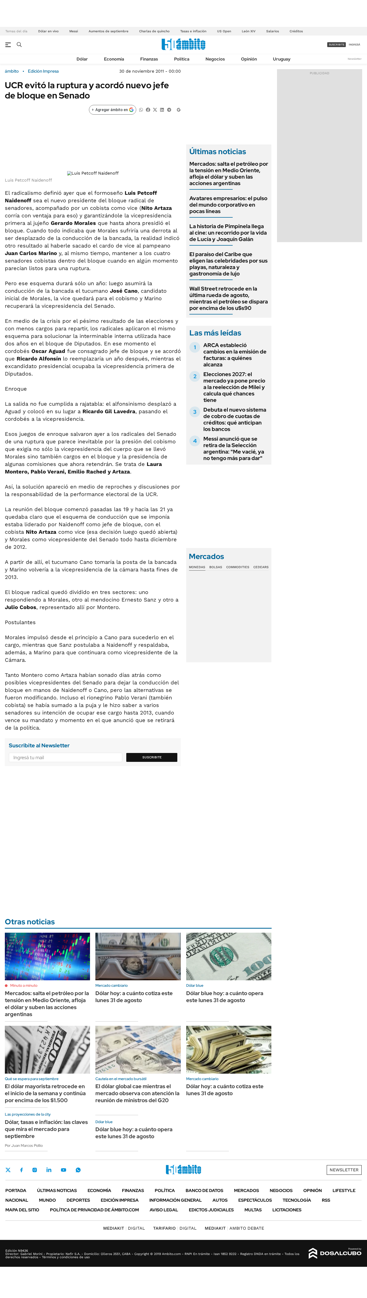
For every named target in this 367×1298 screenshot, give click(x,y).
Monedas (197, 567)
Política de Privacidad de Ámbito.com (94, 1210)
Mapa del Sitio (22, 1210)
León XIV (249, 31)
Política (181, 59)
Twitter (8, 1170)
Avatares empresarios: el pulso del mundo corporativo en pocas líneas (228, 205)
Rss (326, 1200)
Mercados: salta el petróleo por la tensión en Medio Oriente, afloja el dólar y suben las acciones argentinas (228, 173)
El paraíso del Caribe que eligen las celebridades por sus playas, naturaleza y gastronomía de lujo (228, 264)
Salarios (272, 31)
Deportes (78, 1200)
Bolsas (215, 567)
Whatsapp (78, 1170)
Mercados (246, 1190)
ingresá (354, 44)
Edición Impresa (120, 1200)
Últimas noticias (57, 1190)
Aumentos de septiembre (108, 31)
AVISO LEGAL (164, 1210)
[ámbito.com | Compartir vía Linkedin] (162, 109)
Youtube (63, 1170)
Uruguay (281, 59)
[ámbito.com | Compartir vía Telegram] (169, 109)
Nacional (16, 1200)
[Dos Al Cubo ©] (335, 1253)
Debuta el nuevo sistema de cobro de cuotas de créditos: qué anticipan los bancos (234, 419)
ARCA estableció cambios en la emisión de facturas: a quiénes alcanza (235, 355)
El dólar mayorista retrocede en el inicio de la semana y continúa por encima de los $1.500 (45, 1093)
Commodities (237, 567)
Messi (73, 31)
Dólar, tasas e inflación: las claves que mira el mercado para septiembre (46, 1129)
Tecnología (297, 1200)
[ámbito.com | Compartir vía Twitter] (155, 109)
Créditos (296, 31)
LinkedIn (48, 1170)
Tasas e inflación (193, 31)
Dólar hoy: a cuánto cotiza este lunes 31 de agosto (134, 997)
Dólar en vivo (48, 31)
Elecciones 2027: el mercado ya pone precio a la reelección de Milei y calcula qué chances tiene (234, 387)
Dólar (82, 59)
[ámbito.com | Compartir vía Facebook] (148, 109)
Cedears (261, 567)
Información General (175, 1200)
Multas (253, 1210)
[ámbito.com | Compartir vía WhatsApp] (141, 109)
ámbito (12, 71)
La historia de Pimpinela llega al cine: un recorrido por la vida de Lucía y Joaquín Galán (228, 233)
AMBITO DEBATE (234, 1228)
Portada (15, 1190)
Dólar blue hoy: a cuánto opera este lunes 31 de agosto (224, 997)
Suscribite (152, 757)
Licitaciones (286, 1210)
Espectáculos (255, 1200)
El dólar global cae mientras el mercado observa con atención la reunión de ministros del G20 (137, 1093)
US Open (224, 31)
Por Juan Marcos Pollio (24, 1145)
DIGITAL (124, 1228)
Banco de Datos (204, 1190)
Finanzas (149, 59)
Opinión (249, 59)
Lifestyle (344, 1190)
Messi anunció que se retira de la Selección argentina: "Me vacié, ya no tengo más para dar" (233, 448)
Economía (114, 59)
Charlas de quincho (154, 31)
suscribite (336, 44)
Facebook (21, 1170)
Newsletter (355, 58)
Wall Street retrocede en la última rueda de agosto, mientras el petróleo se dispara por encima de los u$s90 (228, 298)
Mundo (47, 1200)
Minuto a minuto (23, 985)
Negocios (215, 59)
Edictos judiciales (211, 1210)
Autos (220, 1200)
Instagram (34, 1170)
